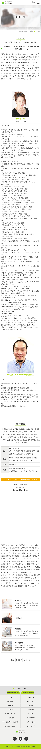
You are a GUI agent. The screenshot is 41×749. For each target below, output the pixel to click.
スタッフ (27, 660)
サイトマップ (31, 726)
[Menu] (38, 2)
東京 (12, 660)
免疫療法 (19, 660)
